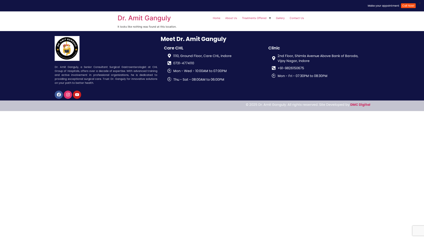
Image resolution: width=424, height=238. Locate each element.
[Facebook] (59, 95)
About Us (231, 18)
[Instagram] (68, 95)
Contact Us (297, 18)
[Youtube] (77, 95)
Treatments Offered (254, 18)
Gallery (280, 18)
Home (216, 18)
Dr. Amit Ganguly (144, 18)
